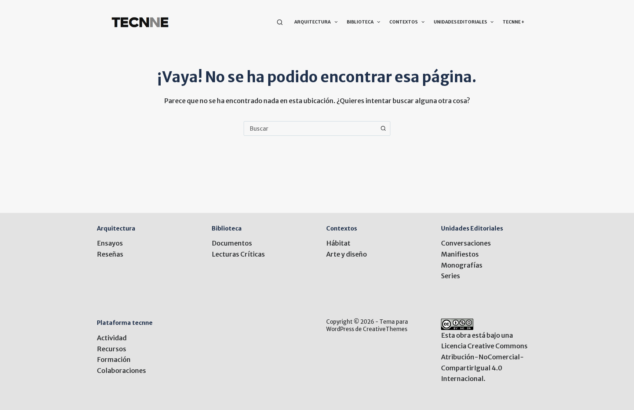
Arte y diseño (346, 254)
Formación (114, 359)
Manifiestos (460, 254)
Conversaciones (466, 243)
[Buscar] (280, 22)
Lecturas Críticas (238, 254)
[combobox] (310, 128)
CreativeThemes (385, 329)
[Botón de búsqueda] (383, 128)
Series (450, 276)
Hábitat (338, 243)
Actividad (112, 338)
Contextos (403, 22)
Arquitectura (312, 22)
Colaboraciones (121, 370)
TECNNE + (513, 22)
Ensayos (110, 243)
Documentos (232, 243)
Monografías (461, 265)
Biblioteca (360, 22)
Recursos (111, 349)
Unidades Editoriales (460, 22)
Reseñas (110, 254)
